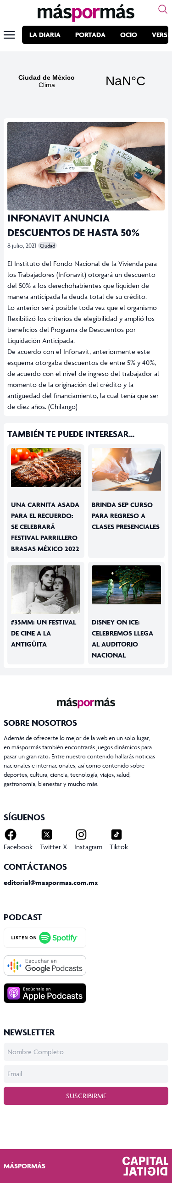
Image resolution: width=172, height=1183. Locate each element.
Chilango (63, 406)
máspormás (24, 1165)
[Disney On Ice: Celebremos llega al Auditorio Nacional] (126, 584)
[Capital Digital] (145, 1166)
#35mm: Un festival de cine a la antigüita (43, 633)
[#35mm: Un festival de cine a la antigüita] (46, 589)
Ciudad (47, 245)
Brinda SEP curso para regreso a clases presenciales (126, 515)
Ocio (128, 34)
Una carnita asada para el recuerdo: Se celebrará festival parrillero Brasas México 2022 (45, 526)
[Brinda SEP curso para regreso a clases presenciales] (126, 469)
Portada (90, 34)
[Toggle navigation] (9, 34)
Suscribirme (86, 1095)
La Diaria (45, 34)
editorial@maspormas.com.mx (51, 882)
